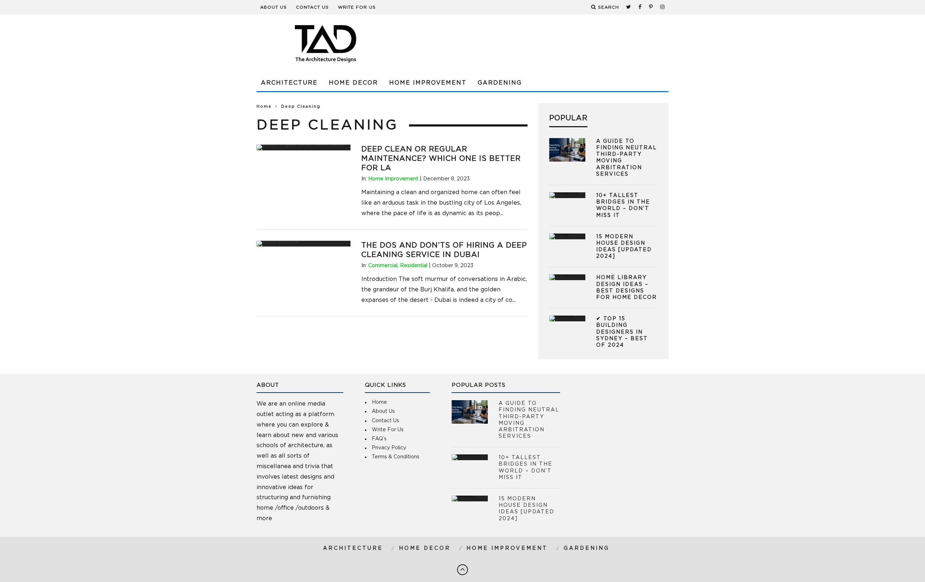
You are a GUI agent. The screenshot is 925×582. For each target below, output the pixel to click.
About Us (273, 7)
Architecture (289, 83)
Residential (413, 265)
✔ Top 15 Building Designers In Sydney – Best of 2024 (622, 332)
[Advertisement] (536, 43)
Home (264, 106)
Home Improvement (427, 83)
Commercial (382, 265)
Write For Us (357, 7)
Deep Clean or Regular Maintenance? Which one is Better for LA (441, 159)
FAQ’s (379, 438)
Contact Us (312, 7)
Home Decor (353, 83)
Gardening (500, 83)
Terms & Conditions (396, 456)
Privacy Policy (389, 447)
